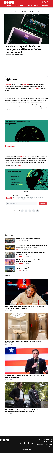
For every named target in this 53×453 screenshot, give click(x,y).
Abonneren (42, 203)
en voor (24, 84)
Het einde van (8, 84)
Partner (18, 240)
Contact (41, 439)
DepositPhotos (49, 444)
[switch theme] (45, 2)
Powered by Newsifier (26, 449)
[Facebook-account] (24, 443)
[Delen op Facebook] (22, 210)
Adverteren (40, 444)
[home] (5, 5)
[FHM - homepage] (9, 2)
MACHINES (30, 5)
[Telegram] (30, 210)
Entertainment (19, 54)
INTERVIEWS (45, 5)
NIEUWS (36, 5)
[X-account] (21, 443)
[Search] (42, 2)
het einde (22, 156)
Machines (18, 249)
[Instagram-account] (28, 443)
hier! (20, 165)
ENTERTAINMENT (19, 5)
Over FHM (44, 442)
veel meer (37, 88)
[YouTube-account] (32, 443)
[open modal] (48, 2)
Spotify (27, 84)
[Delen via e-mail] (37, 210)
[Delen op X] (26, 210)
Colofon (51, 442)
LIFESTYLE (9, 5)
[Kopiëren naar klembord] (33, 210)
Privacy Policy (49, 439)
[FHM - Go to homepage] (4, 440)
